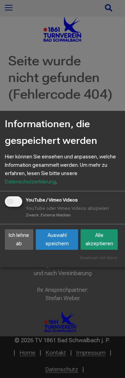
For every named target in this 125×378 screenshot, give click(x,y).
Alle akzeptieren (99, 239)
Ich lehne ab (19, 239)
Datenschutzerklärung (30, 181)
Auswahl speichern (57, 239)
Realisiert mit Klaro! (98, 258)
